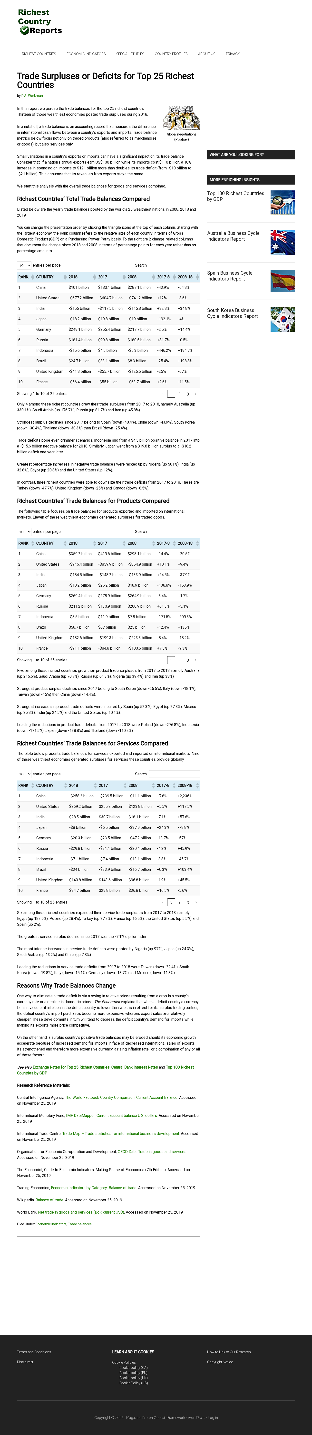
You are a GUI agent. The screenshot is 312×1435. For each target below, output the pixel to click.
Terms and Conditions (34, 1352)
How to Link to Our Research (229, 1352)
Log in (213, 1418)
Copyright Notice (220, 1362)
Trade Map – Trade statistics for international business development (120, 1133)
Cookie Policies (124, 1362)
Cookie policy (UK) (133, 1378)
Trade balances (80, 1224)
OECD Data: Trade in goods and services (152, 1151)
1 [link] (171, 393)
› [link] (196, 393)
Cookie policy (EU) (133, 1373)
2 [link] (179, 393)
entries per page (47, 265)
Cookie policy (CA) (133, 1368)
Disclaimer (25, 1362)
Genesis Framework (169, 1418)
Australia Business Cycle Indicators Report (233, 236)
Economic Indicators (51, 1224)
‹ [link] (163, 393)
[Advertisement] (206, 18)
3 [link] (188, 393)
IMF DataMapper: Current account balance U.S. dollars (111, 1115)
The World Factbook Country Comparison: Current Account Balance (121, 1097)
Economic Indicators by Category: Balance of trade (93, 1187)
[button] (32, 277)
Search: (141, 265)
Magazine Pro (137, 1418)
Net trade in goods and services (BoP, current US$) (81, 1212)
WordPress (196, 1418)
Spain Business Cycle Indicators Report (230, 276)
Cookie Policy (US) (133, 1383)
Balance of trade (49, 1200)
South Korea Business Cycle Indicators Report (232, 313)
